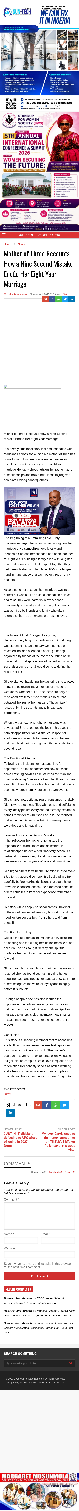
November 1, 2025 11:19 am (45, 294)
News (7, 1093)
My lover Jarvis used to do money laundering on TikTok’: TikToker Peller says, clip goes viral (58, 1141)
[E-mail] (45, 299)
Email (45, 1234)
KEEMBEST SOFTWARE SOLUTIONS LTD (42, 1382)
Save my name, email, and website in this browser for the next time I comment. (38, 1265)
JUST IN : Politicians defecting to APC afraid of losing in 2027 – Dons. (20, 1139)
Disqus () (70, 1172)
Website (9, 1248)
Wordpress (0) (39, 1172)
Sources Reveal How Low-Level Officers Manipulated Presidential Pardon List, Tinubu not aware (39, 1327)
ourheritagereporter (16, 294)
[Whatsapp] (58, 299)
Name (9, 1234)
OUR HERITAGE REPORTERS (39, 234)
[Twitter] (65, 299)
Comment (11, 1199)
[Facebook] (52, 299)
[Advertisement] (39, 343)
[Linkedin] (71, 299)
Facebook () (56, 1172)
